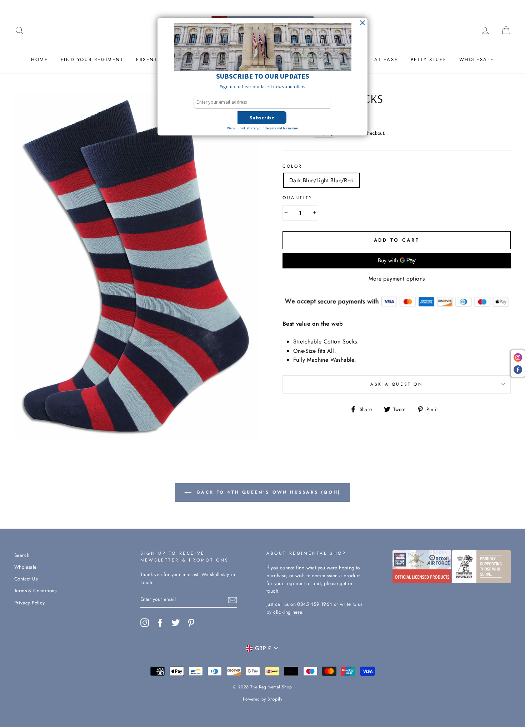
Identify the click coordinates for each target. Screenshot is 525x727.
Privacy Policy (29, 602)
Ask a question (396, 384)
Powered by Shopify (262, 699)
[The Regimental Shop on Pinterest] (191, 622)
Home (39, 59)
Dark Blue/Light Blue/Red (321, 180)
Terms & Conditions (35, 590)
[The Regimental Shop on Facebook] (160, 622)
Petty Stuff (429, 59)
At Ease (386, 59)
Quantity (297, 197)
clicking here (287, 611)
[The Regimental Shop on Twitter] (175, 622)
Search (21, 555)
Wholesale (476, 59)
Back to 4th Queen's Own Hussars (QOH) (267, 492)
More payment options (397, 279)
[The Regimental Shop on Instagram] (144, 622)
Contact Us (26, 578)
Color (292, 166)
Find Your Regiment (92, 59)
